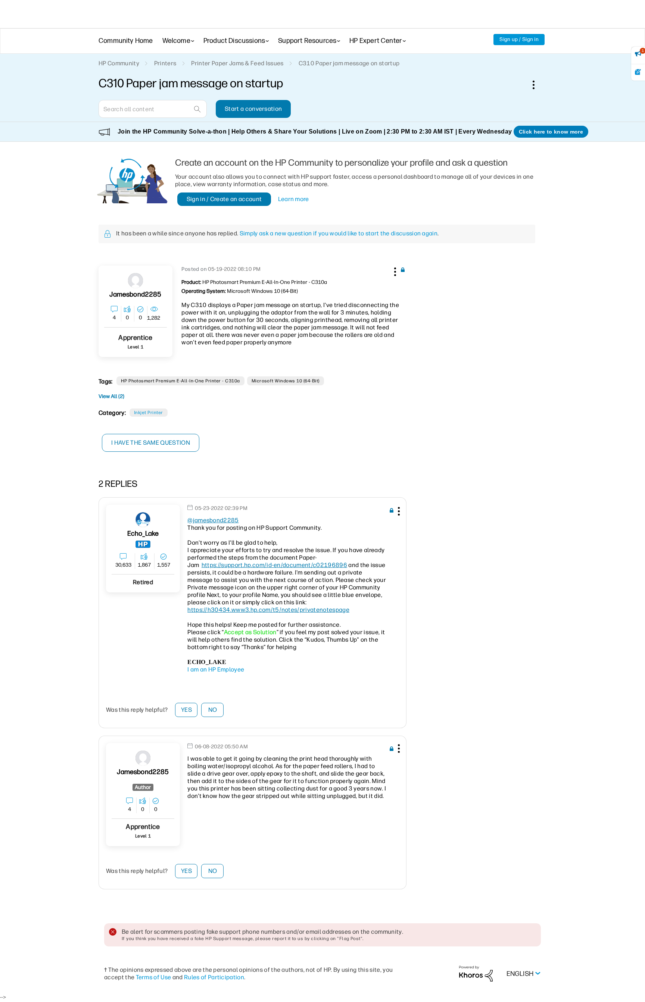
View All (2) (111, 396)
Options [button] (537, 84)
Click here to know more (551, 132)
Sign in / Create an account (224, 199)
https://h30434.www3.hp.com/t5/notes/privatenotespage (268, 609)
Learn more (293, 199)
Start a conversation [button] (253, 108)
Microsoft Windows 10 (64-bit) (286, 380)
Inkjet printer (148, 412)
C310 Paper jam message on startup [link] (349, 63)
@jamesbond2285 (213, 520)
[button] (394, 270)
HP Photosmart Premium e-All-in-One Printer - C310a (180, 380)
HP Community (119, 63)
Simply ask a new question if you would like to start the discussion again (338, 233)
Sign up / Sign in (519, 39)
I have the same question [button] (150, 442)
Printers (165, 63)
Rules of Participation (214, 977)
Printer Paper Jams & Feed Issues (237, 63)
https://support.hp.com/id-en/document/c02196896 (274, 565)
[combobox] (153, 109)
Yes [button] (186, 709)
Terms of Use (153, 977)
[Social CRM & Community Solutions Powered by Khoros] (476, 973)
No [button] (212, 709)
